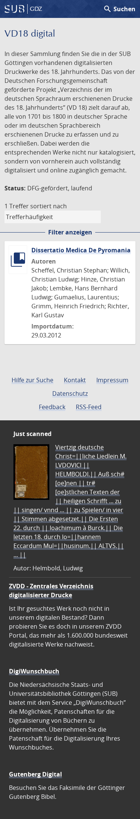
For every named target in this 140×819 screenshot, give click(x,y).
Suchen (119, 8)
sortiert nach (48, 206)
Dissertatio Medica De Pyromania (81, 250)
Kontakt (75, 380)
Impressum (112, 380)
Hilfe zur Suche (32, 380)
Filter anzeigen (70, 232)
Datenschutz (70, 393)
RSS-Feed (89, 407)
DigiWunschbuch (34, 671)
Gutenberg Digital (35, 774)
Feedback (52, 407)
